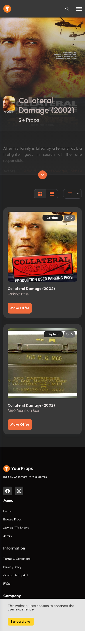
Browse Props (12, 519)
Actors (7, 536)
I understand (20, 622)
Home (7, 511)
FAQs (6, 584)
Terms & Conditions (16, 559)
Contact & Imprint (15, 575)
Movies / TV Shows (16, 528)
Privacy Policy (12, 567)
